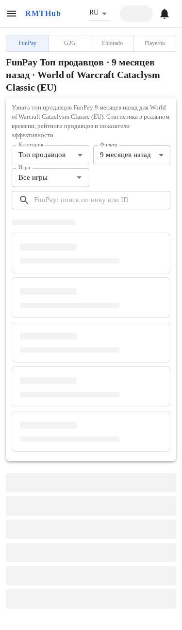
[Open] (79, 177)
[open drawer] (11, 13)
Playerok (155, 43)
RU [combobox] (94, 12)
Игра (24, 167)
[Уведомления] (164, 13)
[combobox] (42, 177)
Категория (30, 145)
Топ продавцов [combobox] (42, 154)
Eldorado (112, 43)
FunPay (27, 43)
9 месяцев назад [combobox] (125, 154)
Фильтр (108, 145)
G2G (70, 43)
